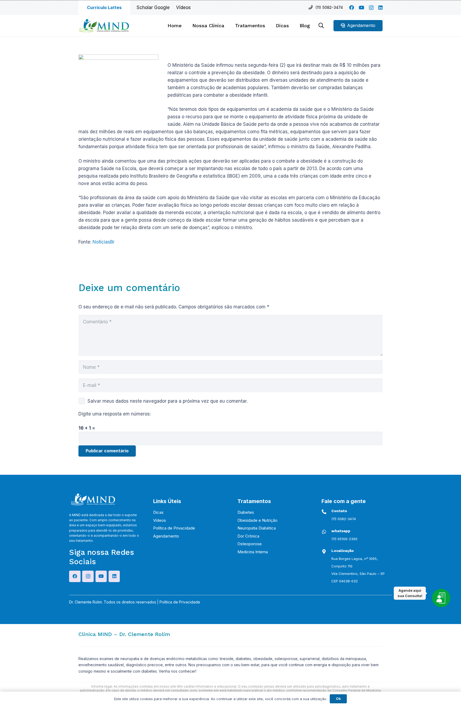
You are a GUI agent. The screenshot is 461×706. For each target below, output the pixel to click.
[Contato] (326, 511)
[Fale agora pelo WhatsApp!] (441, 598)
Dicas (158, 512)
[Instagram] (371, 7)
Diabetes (245, 512)
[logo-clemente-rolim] (104, 25)
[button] (268, 25)
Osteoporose (249, 543)
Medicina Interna (252, 551)
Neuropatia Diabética (256, 528)
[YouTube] (361, 7)
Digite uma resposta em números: (114, 414)
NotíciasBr (103, 242)
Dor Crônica (248, 536)
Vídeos (159, 520)
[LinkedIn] (380, 7)
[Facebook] (351, 7)
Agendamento (166, 536)
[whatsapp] (326, 532)
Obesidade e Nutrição (257, 520)
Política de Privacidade (174, 528)
